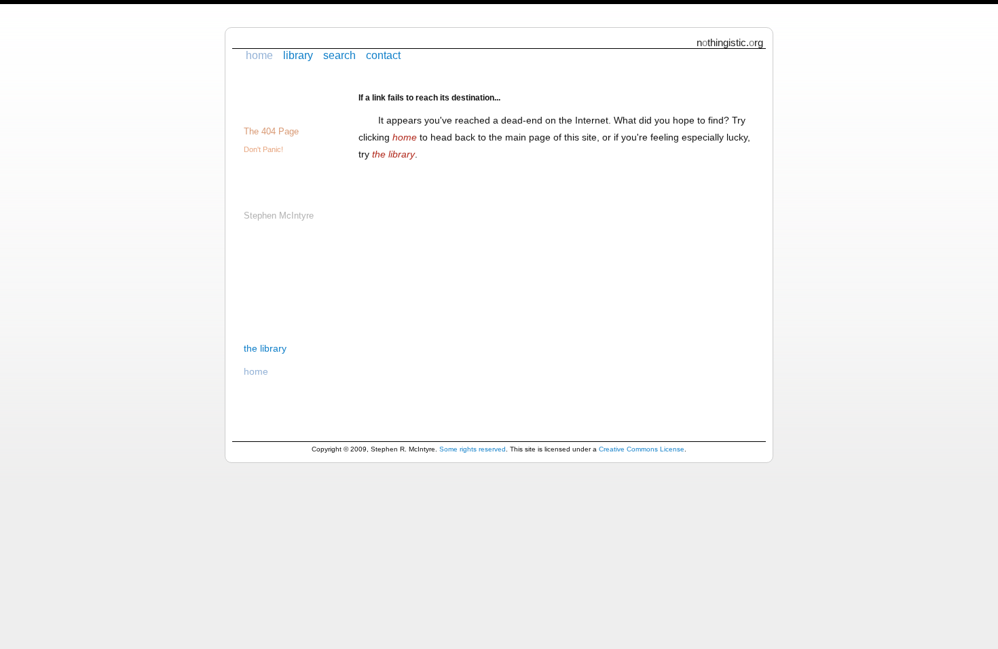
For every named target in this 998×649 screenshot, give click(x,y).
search (339, 55)
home (259, 55)
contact (383, 55)
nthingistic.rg (730, 42)
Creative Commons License (641, 449)
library (298, 55)
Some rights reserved (472, 449)
